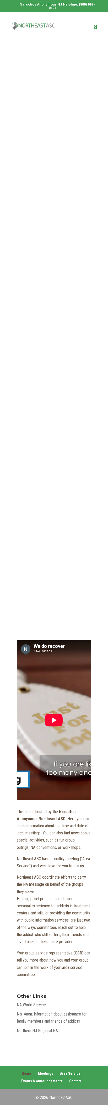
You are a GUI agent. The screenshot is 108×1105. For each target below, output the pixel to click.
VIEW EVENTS (47, 599)
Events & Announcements (41, 1081)
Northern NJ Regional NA (37, 1030)
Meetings (45, 1073)
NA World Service (31, 1004)
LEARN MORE (47, 308)
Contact (75, 1081)
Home (26, 1073)
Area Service (70, 1073)
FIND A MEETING (54, 81)
